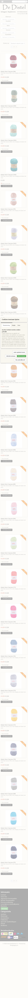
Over (19, 325)
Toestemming (6, 325)
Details (13, 325)
